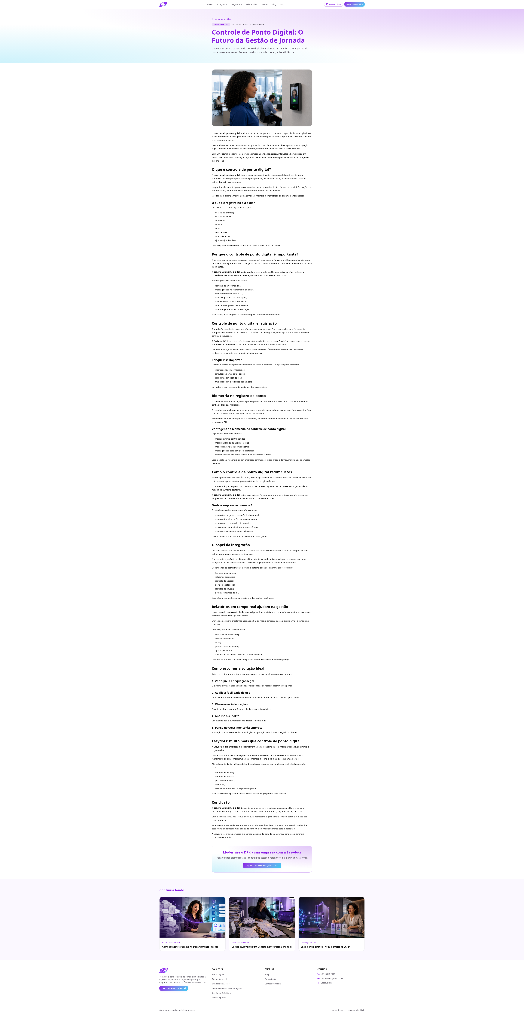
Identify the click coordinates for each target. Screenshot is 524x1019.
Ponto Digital (218, 974)
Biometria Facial (219, 979)
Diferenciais (251, 4)
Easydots (218, 746)
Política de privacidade (356, 1010)
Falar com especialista (354, 4)
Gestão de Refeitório (221, 993)
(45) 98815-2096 (328, 974)
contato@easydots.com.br (332, 978)
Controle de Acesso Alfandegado (227, 988)
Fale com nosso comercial (174, 988)
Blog (274, 4)
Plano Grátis (270, 979)
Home (209, 4)
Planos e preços (219, 997)
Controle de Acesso (221, 983)
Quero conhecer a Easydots (259, 865)
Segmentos (237, 4)
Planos (265, 4)
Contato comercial (273, 983)
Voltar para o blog (223, 19)
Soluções (221, 4)
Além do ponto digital (222, 764)
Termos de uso (337, 1010)
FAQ (282, 4)
